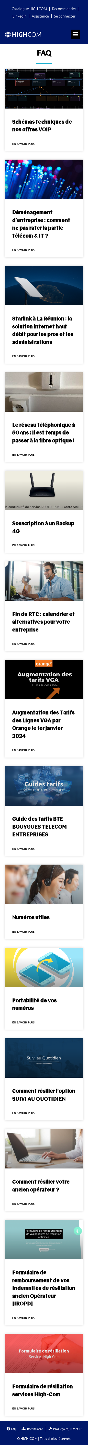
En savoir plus (23, 144)
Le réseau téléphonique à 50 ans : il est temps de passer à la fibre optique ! (43, 433)
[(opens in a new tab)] (44, 786)
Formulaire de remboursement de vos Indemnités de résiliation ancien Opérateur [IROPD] (43, 1288)
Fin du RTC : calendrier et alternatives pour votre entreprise (43, 622)
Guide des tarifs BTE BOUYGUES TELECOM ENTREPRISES (39, 827)
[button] (75, 34)
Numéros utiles (31, 917)
